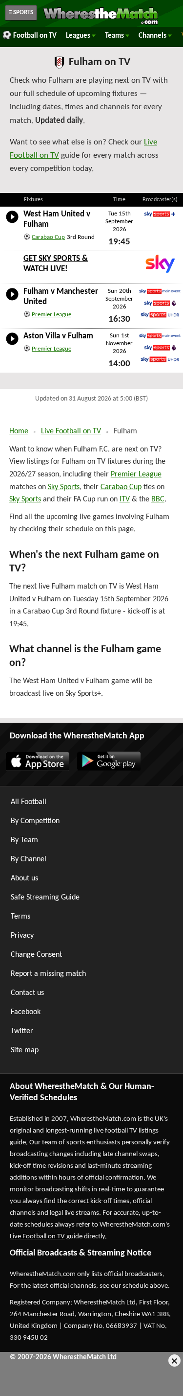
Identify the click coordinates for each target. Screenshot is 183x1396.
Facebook (26, 1012)
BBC (157, 499)
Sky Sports (64, 487)
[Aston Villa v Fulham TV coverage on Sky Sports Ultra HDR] (160, 359)
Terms (20, 917)
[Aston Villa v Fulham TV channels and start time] (12, 345)
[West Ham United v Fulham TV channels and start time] (12, 223)
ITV (125, 499)
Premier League (51, 314)
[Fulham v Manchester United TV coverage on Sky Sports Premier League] (160, 303)
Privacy (22, 936)
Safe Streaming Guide (45, 897)
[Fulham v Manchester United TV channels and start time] (12, 300)
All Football (28, 802)
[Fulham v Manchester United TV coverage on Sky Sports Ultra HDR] (160, 315)
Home (18, 431)
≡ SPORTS (21, 12)
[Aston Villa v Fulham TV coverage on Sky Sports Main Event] (160, 336)
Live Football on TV (71, 431)
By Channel (28, 859)
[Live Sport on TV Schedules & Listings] (100, 23)
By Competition (35, 821)
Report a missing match (48, 974)
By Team (24, 840)
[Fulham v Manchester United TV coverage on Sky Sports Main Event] (160, 291)
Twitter (22, 1031)
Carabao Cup (48, 237)
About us (24, 878)
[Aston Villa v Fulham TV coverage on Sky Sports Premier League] (160, 348)
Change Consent (36, 955)
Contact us (27, 993)
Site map (25, 1050)
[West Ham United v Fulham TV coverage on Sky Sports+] (160, 214)
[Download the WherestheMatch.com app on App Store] (37, 769)
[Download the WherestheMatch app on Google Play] (108, 769)
